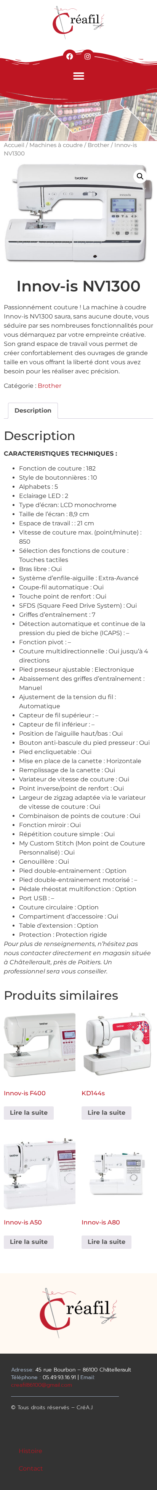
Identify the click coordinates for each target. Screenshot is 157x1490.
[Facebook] (70, 56)
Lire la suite (29, 1112)
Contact (31, 1468)
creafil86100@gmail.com (41, 1385)
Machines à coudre (56, 145)
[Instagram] (88, 56)
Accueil (14, 145)
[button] (79, 76)
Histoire (30, 1451)
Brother (98, 145)
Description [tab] (32, 410)
